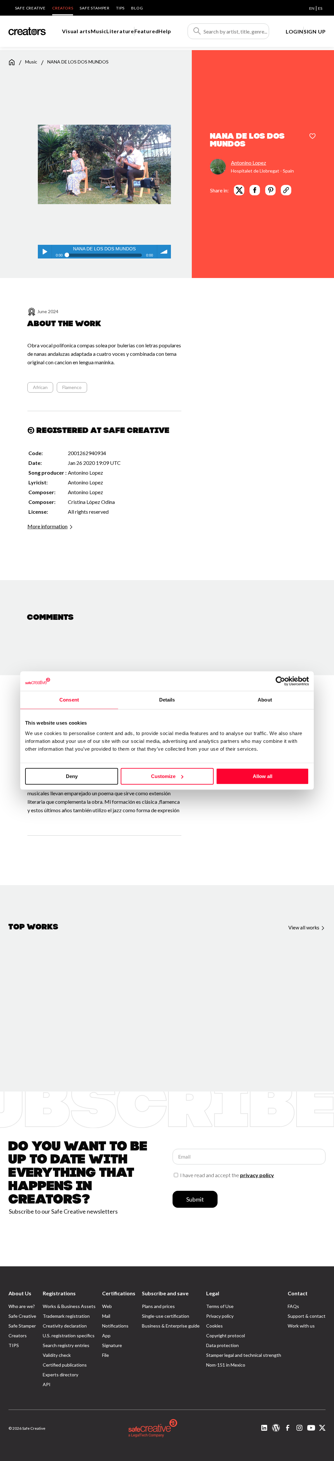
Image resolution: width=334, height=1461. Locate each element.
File (105, 1355)
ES (320, 8)
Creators (62, 8)
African (40, 387)
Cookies (214, 1326)
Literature (120, 31)
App (106, 1335)
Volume (164, 251)
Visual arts (76, 31)
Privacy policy (220, 1316)
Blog (137, 8)
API (47, 1384)
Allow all (262, 776)
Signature (112, 1345)
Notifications (115, 1326)
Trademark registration (66, 1316)
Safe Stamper (95, 8)
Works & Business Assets (69, 1306)
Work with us (301, 1326)
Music (98, 31)
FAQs (293, 1306)
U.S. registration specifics (69, 1335)
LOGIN (294, 31)
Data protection (222, 1345)
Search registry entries (66, 1345)
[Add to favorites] (312, 137)
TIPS (120, 8)
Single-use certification (165, 1316)
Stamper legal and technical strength (243, 1355)
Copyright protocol (225, 1335)
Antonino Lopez (248, 163)
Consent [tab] (69, 700)
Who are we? (21, 1306)
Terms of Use (220, 1306)
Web (107, 1306)
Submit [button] (195, 1199)
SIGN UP (315, 31)
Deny (72, 776)
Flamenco (72, 387)
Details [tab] (167, 700)
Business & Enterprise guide (171, 1326)
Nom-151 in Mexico (225, 1365)
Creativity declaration (65, 1326)
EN (311, 8)
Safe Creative (30, 8)
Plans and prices (158, 1306)
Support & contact (307, 1316)
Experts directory (60, 1374)
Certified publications (65, 1365)
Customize (163, 776)
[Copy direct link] (286, 190)
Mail (106, 1316)
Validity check (57, 1355)
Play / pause (45, 251)
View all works (304, 927)
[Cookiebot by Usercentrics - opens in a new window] (280, 681)
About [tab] (265, 700)
